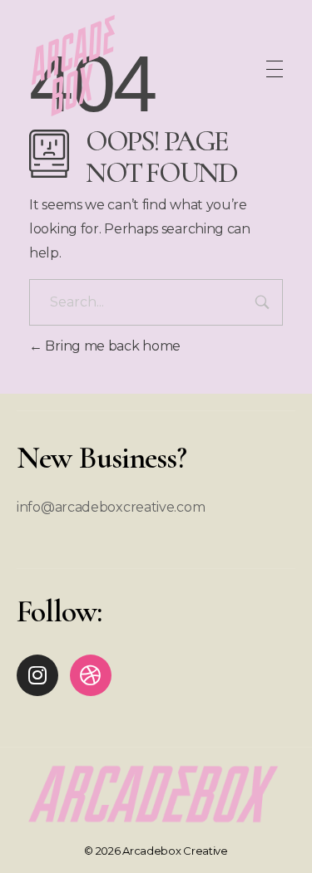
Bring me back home (111, 346)
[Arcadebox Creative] (74, 66)
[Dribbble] (90, 675)
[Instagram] (37, 675)
